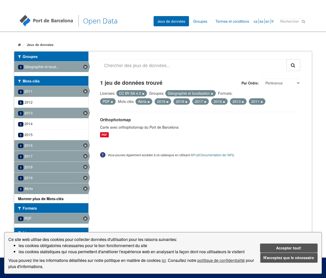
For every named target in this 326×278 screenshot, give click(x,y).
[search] (293, 65)
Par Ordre (249, 83)
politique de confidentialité (221, 260)
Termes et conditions (232, 21)
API (193, 155)
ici (164, 260)
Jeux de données (171, 21)
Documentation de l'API (216, 155)
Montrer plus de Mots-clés (41, 198)
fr (272, 21)
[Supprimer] (143, 93)
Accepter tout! (288, 247)
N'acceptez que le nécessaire (288, 257)
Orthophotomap (115, 120)
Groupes (200, 21)
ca (255, 21)
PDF (104, 135)
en (267, 21)
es (261, 21)
